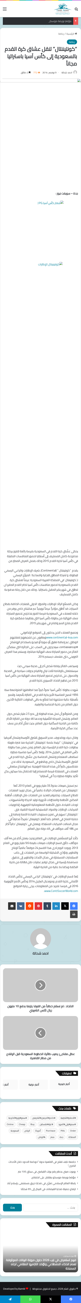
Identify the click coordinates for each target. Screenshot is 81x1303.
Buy (32, 1124)
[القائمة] (5, 10)
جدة (61, 1137)
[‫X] (65, 906)
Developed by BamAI (14, 1288)
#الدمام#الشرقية (68, 1118)
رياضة (61, 33)
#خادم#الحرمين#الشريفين (43, 1118)
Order (73, 1130)
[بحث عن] (76, 10)
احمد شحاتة (67, 72)
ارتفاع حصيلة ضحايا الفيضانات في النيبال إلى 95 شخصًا (48, 1189)
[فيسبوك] (74, 906)
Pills (63, 1130)
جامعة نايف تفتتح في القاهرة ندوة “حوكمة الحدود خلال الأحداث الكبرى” (42, 1163)
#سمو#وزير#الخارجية (17, 1118)
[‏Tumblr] (47, 906)
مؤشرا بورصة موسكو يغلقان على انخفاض (49, 21)
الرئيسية (70, 33)
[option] (40, 1251)
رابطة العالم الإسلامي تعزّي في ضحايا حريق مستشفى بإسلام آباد (41, 1183)
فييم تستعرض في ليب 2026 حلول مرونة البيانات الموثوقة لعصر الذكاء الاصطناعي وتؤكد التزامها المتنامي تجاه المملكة (41, 1264)
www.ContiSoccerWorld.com (61, 891)
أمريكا (38, 1130)
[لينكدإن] (56, 906)
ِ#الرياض (41, 1137)
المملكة (72, 1137)
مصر (52, 1137)
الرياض (27, 1130)
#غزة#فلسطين (46, 1124)
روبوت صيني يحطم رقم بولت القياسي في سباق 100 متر (47, 1171)
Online (10, 1124)
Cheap (22, 1124)
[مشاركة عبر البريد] (12, 906)
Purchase (50, 1130)
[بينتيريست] (38, 906)
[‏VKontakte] (20, 906)
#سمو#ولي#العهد (67, 1124)
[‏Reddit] (29, 906)
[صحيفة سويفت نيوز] (63, 8)
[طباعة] (74, 914)
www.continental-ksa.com (62, 637)
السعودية (15, 1130)
